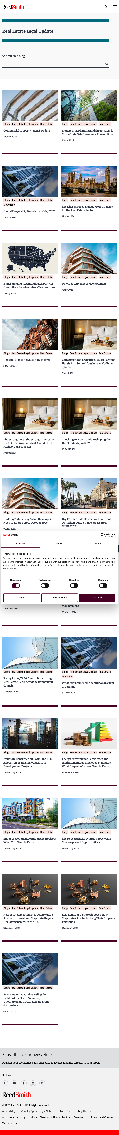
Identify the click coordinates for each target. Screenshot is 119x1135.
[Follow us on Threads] (42, 1083)
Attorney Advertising (13, 1117)
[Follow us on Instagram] (33, 1083)
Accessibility (9, 1111)
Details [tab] (59, 543)
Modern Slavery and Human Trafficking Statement (58, 1117)
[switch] (45, 585)
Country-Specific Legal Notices (37, 1111)
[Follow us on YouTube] (14, 1083)
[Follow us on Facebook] (24, 1083)
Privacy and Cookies (102, 1117)
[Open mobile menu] (115, 6)
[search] (107, 64)
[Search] (106, 7)
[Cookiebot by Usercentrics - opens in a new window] (103, 535)
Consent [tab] (20, 543)
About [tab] (98, 543)
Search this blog (13, 56)
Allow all (97, 597)
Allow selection (59, 597)
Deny (21, 597)
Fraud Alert (66, 1111)
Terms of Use (9, 1123)
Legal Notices (85, 1111)
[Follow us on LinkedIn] (5, 1083)
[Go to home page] (13, 7)
